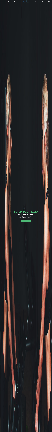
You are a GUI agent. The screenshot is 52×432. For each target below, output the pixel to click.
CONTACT (48, 1)
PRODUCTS (15, 1)
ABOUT (9, 1)
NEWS (42, 1)
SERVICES (36, 1)
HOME (2, 1)
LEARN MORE (26, 220)
